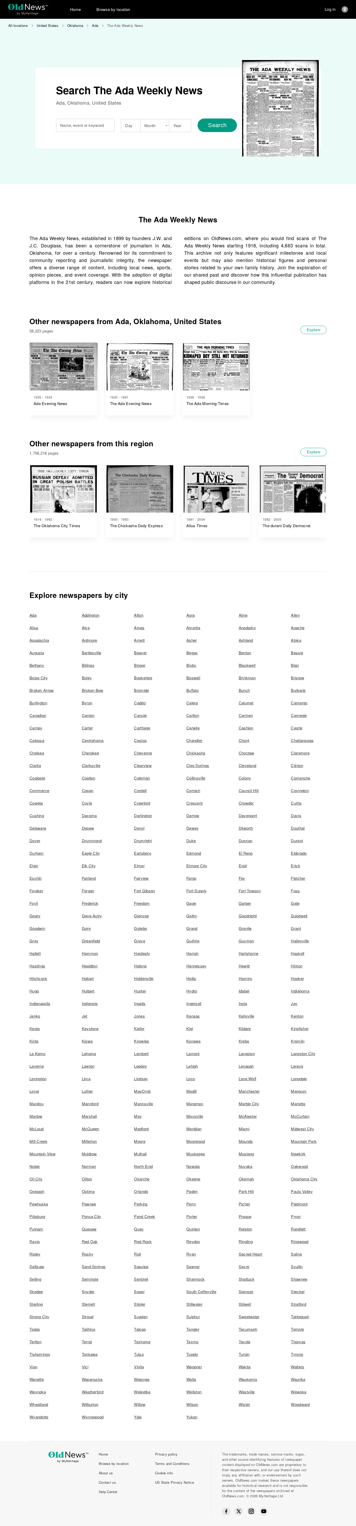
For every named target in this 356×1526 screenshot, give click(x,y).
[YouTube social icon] (264, 1511)
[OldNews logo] (28, 7)
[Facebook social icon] (226, 1511)
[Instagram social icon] (251, 1511)
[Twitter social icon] (239, 1511)
